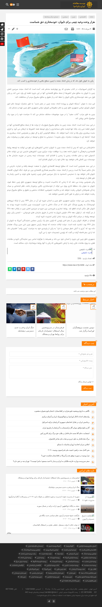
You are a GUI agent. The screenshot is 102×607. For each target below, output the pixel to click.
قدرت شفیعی (86, 252)
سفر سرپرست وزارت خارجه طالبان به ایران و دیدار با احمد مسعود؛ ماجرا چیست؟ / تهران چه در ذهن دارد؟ (51, 461)
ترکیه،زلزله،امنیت (46, 553)
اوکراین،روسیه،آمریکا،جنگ (32, 550)
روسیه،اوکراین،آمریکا (71, 557)
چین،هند (23, 577)
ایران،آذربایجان (73, 553)
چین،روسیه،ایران (36, 577)
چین (73, 17)
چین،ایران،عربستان (20, 573)
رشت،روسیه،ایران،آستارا (28, 553)
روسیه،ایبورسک (55, 557)
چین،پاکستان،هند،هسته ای (70, 580)
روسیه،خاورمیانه (57, 561)
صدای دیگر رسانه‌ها (51, 17)
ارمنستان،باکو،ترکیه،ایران (35, 546)
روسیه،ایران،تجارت (90, 561)
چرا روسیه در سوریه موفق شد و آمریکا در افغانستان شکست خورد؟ (65, 456)
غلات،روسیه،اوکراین (52, 565)
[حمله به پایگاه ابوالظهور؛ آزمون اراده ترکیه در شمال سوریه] (51, 508)
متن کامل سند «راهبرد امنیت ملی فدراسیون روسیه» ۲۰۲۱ (69, 450)
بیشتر (9, 533)
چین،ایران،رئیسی (37, 573)
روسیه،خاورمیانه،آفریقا (39, 561)
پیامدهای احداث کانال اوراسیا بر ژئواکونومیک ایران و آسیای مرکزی (66, 417)
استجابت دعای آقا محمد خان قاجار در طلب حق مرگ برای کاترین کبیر (65, 433)
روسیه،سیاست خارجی (71, 565)
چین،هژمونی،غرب (90, 580)
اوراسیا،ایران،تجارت (70, 550)
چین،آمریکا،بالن (34, 569)
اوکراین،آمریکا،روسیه (52, 550)
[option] (81, 320)
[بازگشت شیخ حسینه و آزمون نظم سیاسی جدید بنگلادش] (51, 518)
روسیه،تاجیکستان (73, 561)
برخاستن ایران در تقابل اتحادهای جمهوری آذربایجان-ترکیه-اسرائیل (66, 422)
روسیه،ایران (40, 557)
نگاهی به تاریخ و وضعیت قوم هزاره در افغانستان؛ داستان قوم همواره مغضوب (62, 411)
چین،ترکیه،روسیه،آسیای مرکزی (86, 577)
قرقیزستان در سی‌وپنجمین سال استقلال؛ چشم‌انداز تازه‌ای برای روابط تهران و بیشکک (51, 330)
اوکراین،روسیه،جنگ (90, 553)
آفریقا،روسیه (69, 546)
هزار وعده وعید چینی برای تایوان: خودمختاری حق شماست (62, 21)
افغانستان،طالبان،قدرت (89, 550)
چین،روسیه (68, 577)
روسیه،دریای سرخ (21, 561)
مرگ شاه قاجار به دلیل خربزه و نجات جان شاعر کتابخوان (69, 439)
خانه (91, 17)
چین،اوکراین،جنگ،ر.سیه (88, 573)
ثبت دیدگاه (87, 388)
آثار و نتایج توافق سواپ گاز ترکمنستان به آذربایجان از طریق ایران (66, 428)
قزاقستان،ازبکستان (35, 565)
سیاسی (65, 17)
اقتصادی (83, 17)
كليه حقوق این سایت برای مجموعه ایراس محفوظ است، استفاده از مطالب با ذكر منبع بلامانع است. (66, 595)
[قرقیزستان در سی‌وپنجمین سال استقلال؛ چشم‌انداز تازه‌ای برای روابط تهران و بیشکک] (51, 480)
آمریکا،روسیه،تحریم (54, 546)
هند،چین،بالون (61, 569)
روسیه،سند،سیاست (90, 565)
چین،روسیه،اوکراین (53, 577)
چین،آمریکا (47, 569)
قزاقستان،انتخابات (18, 565)
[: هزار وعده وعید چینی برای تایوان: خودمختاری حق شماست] (66, 29)
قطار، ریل (93, 569)
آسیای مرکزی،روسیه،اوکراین (87, 546)
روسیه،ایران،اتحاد (25, 557)
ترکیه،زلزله (60, 553)
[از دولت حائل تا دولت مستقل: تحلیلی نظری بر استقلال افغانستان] (51, 527)
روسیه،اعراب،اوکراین (89, 557)
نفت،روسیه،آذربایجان (78, 569)
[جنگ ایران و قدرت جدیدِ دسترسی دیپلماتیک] (51, 490)
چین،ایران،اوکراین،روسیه (55, 573)
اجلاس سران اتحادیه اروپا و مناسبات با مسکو (73, 444)
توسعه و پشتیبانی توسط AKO (34, 592)
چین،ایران (72, 573)
